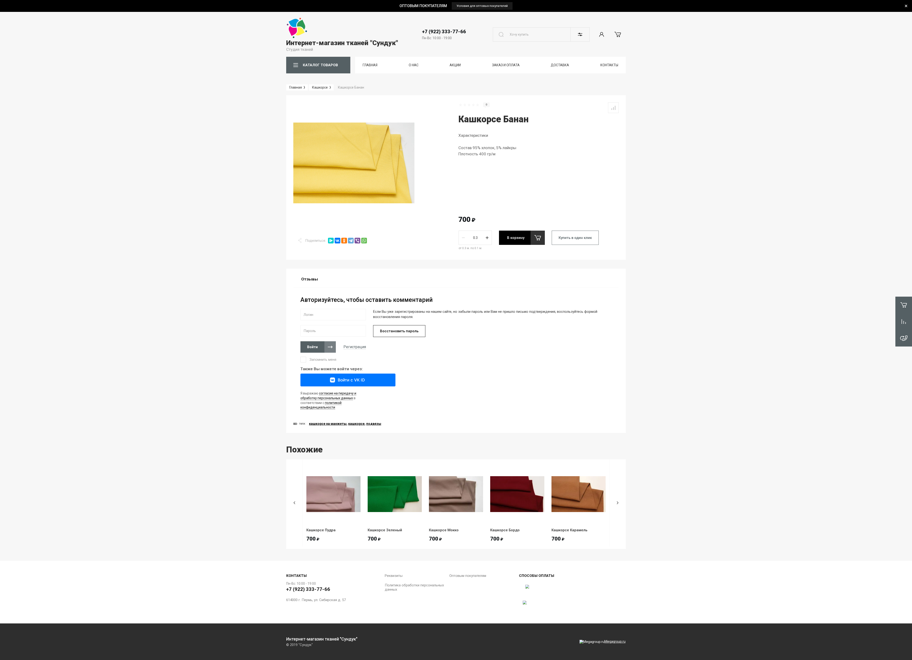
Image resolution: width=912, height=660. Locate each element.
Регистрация (354, 347)
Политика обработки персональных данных (414, 587)
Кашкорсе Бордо (505, 530)
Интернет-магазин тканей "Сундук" (342, 43)
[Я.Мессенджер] (331, 240)
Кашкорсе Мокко (444, 530)
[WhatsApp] (364, 240)
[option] (456, 6)
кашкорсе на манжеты (328, 424)
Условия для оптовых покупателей (482, 6)
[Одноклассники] (344, 240)
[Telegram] (351, 240)
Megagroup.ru (615, 641)
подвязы (373, 424)
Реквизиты (394, 576)
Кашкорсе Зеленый (385, 530)
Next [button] (617, 502)
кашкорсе (356, 424)
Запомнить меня (322, 359)
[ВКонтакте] (337, 240)
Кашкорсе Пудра (321, 530)
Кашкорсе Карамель (569, 530)
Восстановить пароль (399, 331)
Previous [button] (294, 502)
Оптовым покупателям (467, 576)
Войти (312, 347)
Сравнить (613, 107)
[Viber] (357, 240)
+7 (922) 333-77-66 (444, 31)
